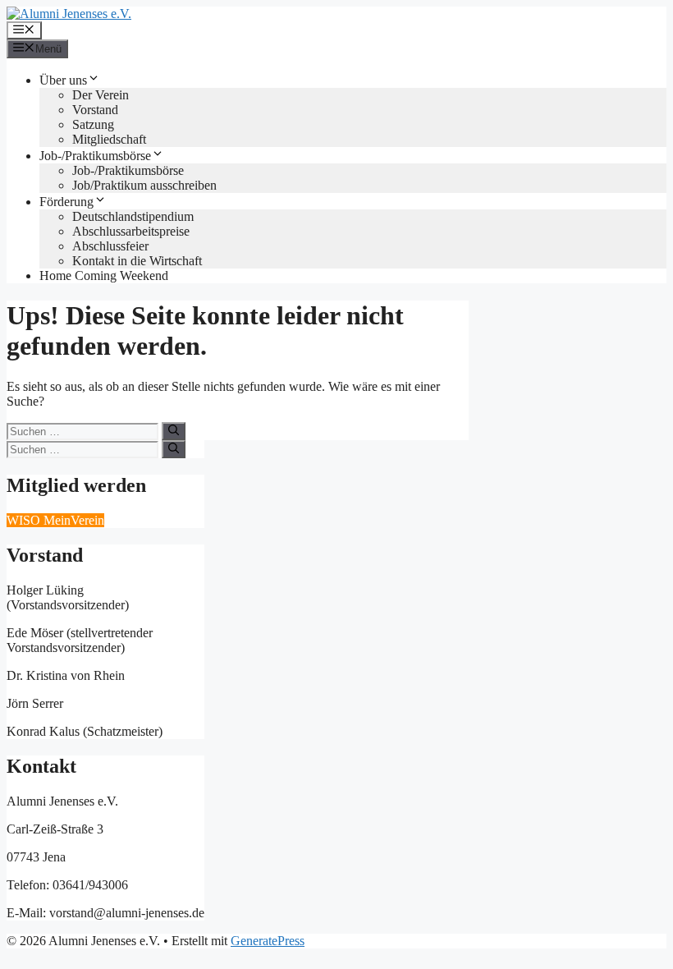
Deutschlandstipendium (133, 216)
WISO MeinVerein (55, 520)
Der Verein (100, 95)
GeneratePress (267, 941)
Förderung (66, 202)
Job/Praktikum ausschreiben (144, 185)
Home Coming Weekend (103, 275)
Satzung (93, 124)
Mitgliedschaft (109, 139)
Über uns (63, 80)
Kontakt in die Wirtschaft (137, 261)
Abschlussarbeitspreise (131, 231)
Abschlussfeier (110, 246)
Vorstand (95, 110)
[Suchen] (173, 431)
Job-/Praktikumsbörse (95, 156)
